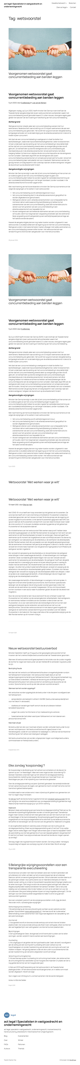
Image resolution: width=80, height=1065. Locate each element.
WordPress (72, 1060)
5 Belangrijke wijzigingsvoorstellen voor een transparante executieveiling (38, 866)
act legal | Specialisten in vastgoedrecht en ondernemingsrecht (33, 1023)
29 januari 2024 (13, 240)
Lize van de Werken (39, 103)
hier (58, 900)
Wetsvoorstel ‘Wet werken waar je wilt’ (34, 482)
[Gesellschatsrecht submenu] (66, 3)
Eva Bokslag (25, 103)
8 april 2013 (12, 985)
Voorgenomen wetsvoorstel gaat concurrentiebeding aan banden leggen (35, 75)
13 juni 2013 (12, 849)
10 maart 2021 (13, 633)
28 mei (13, 799)
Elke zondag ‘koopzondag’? (27, 765)
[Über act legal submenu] (67, 7)
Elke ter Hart (27, 504)
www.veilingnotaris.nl (33, 911)
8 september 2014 (14, 750)
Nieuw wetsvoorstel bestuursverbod (33, 648)
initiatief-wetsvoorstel (56, 799)
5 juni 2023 (12, 466)
